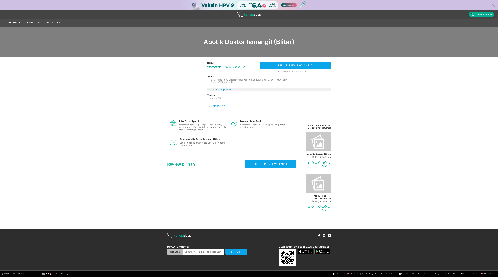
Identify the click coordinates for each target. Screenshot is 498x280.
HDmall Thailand (490, 274)
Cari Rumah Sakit (26, 23)
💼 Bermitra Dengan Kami (369, 274)
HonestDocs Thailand (471, 274)
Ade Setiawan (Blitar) (319, 154)
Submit (236, 252)
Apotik (37, 23)
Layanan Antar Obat (250, 121)
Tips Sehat (175, 251)
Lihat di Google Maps (221, 89)
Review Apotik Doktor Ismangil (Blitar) (200, 139)
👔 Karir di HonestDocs (408, 274)
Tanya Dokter (47, 23)
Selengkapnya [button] (215, 105)
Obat (15, 23)
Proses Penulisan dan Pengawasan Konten (434, 274)
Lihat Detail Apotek (189, 121)
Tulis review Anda (295, 65)
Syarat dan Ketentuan (389, 274)
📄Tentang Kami (338, 274)
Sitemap (456, 274)
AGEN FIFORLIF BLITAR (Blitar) (322, 197)
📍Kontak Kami (352, 274)
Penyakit (7, 23)
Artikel (57, 23)
